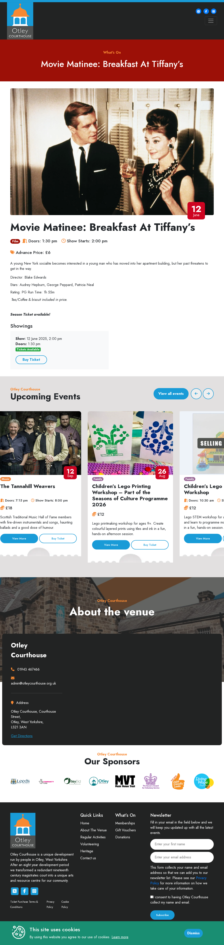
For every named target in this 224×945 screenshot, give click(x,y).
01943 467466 (28, 669)
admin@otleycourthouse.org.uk (33, 683)
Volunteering (89, 844)
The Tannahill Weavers (27, 486)
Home (84, 823)
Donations (122, 837)
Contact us (88, 858)
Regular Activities (93, 837)
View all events (171, 393)
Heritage (86, 851)
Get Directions (22, 735)
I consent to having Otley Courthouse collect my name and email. (179, 900)
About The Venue (93, 830)
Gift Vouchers (125, 830)
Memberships (125, 823)
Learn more (120, 937)
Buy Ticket (31, 359)
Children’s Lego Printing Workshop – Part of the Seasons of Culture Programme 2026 (130, 495)
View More (19, 538)
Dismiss (193, 933)
